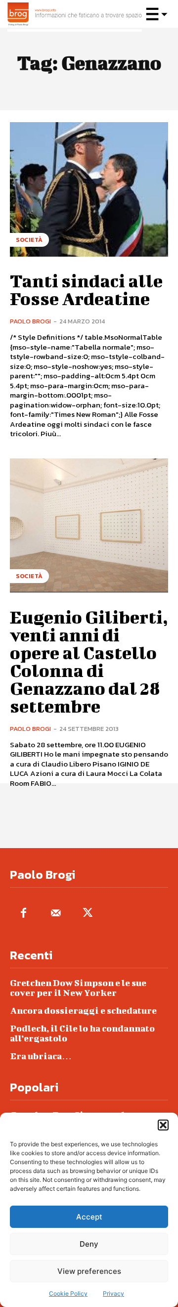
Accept (89, 1216)
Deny (89, 1244)
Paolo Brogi (30, 321)
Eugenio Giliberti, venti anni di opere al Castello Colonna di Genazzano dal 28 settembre (89, 661)
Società (29, 239)
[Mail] (55, 913)
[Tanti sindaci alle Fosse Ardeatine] (89, 189)
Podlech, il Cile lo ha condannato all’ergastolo (82, 1033)
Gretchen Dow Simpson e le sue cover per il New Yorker (78, 988)
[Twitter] (87, 913)
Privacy (113, 1293)
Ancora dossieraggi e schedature (83, 1010)
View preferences (89, 1271)
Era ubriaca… (41, 1056)
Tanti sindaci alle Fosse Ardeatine (86, 289)
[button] (163, 1125)
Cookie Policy (68, 1293)
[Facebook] (23, 913)
